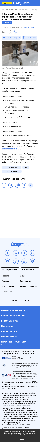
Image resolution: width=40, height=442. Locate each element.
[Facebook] (4, 185)
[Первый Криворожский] (22, 3)
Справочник (7, 292)
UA (10, 32)
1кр (25, 167)
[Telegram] (10, 185)
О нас (22, 276)
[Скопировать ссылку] (30, 185)
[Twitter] (24, 185)
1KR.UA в (13, 37)
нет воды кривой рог (12, 171)
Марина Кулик (28, 27)
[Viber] (17, 185)
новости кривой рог (11, 167)
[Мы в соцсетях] (7, 253)
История (5, 281)
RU (15, 32)
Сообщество (25, 281)
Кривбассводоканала (11, 149)
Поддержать (6, 3)
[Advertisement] (20, 213)
